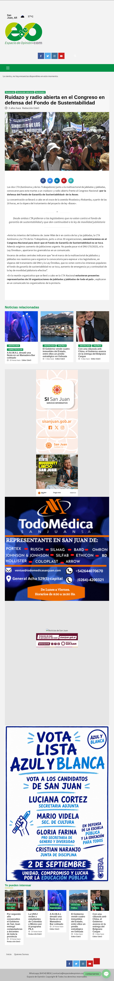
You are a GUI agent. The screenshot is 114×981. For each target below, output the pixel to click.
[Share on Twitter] (50, 182)
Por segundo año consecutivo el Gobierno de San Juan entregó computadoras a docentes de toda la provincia (14, 925)
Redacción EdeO (30, 108)
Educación (11, 905)
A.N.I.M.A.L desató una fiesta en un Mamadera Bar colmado (21, 355)
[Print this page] (71, 182)
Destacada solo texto (25, 92)
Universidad (33, 908)
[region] (57, 549)
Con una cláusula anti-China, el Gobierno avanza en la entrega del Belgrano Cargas (92, 353)
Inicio (9, 954)
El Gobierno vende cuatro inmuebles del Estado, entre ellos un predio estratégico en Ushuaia (56, 353)
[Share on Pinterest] (64, 182)
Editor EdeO (26, 360)
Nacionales (40, 92)
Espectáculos (15, 350)
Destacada (10, 92)
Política (62, 346)
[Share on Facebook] (43, 182)
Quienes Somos (21, 954)
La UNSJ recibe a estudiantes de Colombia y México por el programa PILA (35, 921)
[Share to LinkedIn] (57, 182)
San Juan (10, 908)
